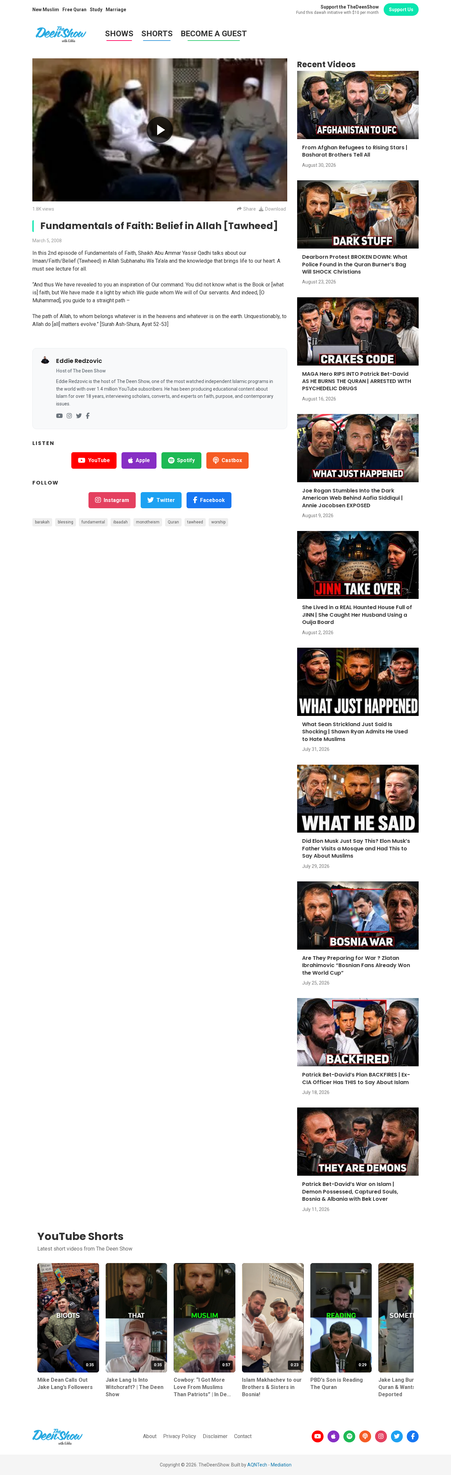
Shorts (157, 33)
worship (218, 522)
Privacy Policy (179, 1436)
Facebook (212, 500)
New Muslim (45, 9)
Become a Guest (214, 33)
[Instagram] (69, 416)
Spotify (186, 460)
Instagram (116, 500)
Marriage (116, 9)
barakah (42, 522)
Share (249, 209)
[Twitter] (79, 416)
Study (96, 9)
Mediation (281, 1464)
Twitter (165, 500)
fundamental (93, 522)
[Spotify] (349, 1436)
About (149, 1436)
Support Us (401, 9)
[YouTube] (59, 416)
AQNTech (257, 1464)
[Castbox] (365, 1436)
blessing (65, 522)
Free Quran (74, 9)
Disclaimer (215, 1436)
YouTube (99, 460)
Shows (119, 33)
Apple (143, 460)
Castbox (232, 460)
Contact (243, 1436)
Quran (173, 522)
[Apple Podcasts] (333, 1436)
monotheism (147, 522)
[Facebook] (87, 416)
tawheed (195, 522)
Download (275, 209)
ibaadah (120, 522)
